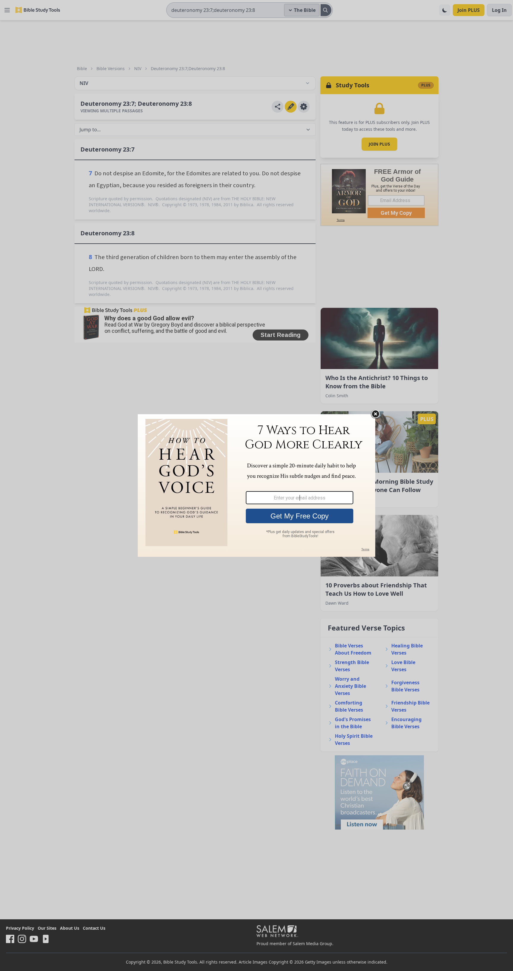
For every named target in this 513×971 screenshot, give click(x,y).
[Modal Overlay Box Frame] (256, 485)
